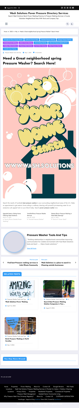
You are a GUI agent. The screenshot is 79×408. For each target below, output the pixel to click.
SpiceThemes (57, 399)
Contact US (46, 386)
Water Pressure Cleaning (55, 46)
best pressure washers (30, 203)
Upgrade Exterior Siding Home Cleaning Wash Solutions (12, 214)
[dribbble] (67, 8)
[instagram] (70, 8)
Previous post (34, 259)
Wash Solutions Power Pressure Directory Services (39, 13)
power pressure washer (47, 208)
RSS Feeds (70, 386)
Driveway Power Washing (10, 43)
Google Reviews (58, 386)
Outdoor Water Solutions (10, 46)
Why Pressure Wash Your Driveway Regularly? (19, 396)
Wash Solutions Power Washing (16, 302)
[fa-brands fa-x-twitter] (65, 8)
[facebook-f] (62, 8)
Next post (44, 259)
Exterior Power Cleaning (26, 43)
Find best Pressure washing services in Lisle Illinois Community (23, 263)
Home (6, 386)
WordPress (37, 399)
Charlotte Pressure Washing (48, 40)
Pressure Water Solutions (26, 46)
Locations (9, 389)
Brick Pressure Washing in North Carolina (17, 340)
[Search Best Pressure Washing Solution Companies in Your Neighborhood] (58, 289)
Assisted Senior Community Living (49, 394)
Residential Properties (45, 391)
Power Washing (26, 386)
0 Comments (38, 52)
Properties (14, 386)
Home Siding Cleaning (40, 43)
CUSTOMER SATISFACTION (65, 396)
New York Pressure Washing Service (58, 43)
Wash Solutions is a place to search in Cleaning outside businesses (56, 263)
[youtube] (73, 8)
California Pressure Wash (32, 40)
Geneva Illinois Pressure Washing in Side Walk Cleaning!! (61, 214)
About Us (37, 386)
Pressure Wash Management (27, 394)
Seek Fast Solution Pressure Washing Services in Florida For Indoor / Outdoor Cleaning (43, 389)
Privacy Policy (21, 391)
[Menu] (6, 24)
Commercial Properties (62, 391)
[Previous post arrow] (3, 262)
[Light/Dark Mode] (72, 24)
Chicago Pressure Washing (64, 40)
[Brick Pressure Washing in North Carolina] (20, 326)
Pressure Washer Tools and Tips (13, 52)
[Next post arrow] (75, 262)
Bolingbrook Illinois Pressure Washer (13, 40)
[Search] (67, 24)
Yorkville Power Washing (10, 49)
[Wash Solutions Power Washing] (20, 289)
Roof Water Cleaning (40, 46)
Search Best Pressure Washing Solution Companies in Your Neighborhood (55, 303)
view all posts (31, 248)
